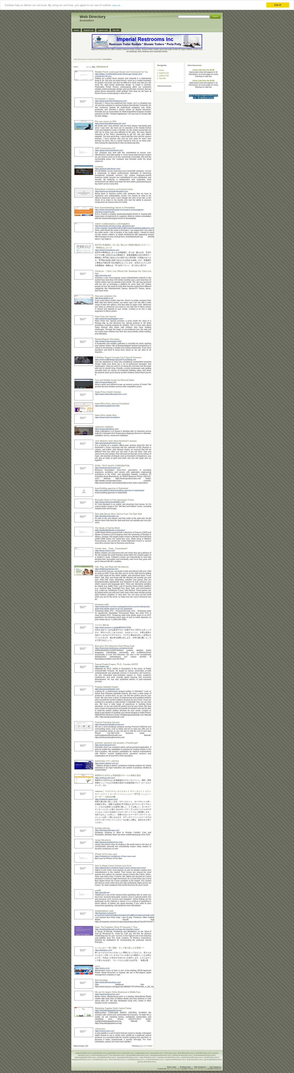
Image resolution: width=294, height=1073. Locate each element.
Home (161, 70)
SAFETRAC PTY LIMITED (107, 761)
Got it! (277, 5)
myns (97, 966)
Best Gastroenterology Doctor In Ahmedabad (115, 207)
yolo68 (98, 890)
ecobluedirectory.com (154, 1059)
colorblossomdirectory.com (168, 1057)
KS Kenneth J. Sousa (104, 99)
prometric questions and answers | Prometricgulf (116, 743)
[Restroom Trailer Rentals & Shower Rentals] (147, 48)
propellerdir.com (99, 1053)
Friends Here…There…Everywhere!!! (111, 548)
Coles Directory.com (80, 59)
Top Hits (162, 78)
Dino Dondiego (101, 980)
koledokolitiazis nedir (104, 911)
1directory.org (169, 1053)
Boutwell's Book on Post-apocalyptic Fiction (114, 500)
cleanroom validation (104, 427)
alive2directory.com (185, 1053)
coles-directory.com (147, 1057)
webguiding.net (141, 1053)
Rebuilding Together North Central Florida (113, 1008)
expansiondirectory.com (175, 1059)
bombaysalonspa (102, 828)
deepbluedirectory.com (81, 1059)
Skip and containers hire (105, 296)
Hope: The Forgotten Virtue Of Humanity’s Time (116, 927)
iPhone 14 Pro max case (106, 854)
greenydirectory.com (212, 1059)
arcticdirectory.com (203, 1053)
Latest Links (164, 76)
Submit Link (164, 73)
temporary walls (102, 604)
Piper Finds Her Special (105, 316)
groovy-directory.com (146, 1062)
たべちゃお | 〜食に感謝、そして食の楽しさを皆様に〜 (119, 948)
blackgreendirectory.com (160, 1055)
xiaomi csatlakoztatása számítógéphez (112, 224)
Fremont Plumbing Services (107, 722)
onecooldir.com (156, 1053)
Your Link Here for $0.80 (204, 70)
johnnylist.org (127, 1053)
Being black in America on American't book (114, 189)
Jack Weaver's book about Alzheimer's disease (116, 441)
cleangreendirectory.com (127, 1057)
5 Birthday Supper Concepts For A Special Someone (118, 357)
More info (116, 6)
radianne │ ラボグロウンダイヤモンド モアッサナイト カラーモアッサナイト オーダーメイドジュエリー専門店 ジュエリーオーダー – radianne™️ (123, 794)
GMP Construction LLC (105, 148)
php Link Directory (173, 1068)
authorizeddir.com (82, 1053)
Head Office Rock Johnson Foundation (112, 403)
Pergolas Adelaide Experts (106, 687)
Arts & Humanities (95, 59)
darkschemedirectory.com (191, 1057)
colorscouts (100, 1029)
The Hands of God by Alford (107, 528)
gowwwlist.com (113, 1053)
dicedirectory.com (99, 1059)
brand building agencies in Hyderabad (111, 488)
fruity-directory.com (194, 1059)
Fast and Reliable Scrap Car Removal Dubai (114, 380)
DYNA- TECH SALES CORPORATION (112, 466)
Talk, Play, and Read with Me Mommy (112, 567)
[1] (141, 1046)
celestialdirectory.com (106, 1057)
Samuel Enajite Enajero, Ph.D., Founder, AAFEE (116, 664)
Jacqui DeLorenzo (103, 840)
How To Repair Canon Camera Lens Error (113, 866)
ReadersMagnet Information (107, 339)
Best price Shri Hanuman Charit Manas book (114, 646)
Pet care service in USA (105, 121)
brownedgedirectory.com (85, 1057)
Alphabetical (102, 67)
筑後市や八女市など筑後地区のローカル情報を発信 (118, 775)
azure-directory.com (99, 1055)
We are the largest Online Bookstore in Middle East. (118, 992)
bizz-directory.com (116, 1055)
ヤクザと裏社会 (102, 625)
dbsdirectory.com (211, 1057)
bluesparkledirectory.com (204, 1055)
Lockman (99, 166)
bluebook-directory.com (182, 1055)
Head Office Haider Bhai (105, 415)
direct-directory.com (117, 1059)
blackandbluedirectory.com (137, 1055)
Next (150, 1046)
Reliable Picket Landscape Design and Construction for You (121, 72)
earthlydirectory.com (135, 1059)
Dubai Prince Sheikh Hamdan (108, 392)
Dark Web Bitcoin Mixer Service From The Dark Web (118, 514)
